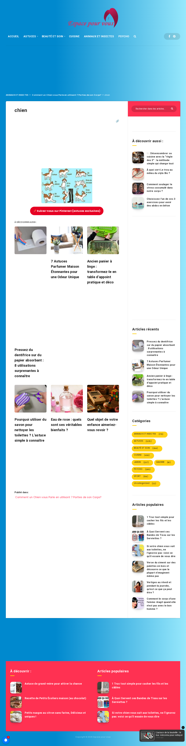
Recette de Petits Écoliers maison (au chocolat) (55, 698)
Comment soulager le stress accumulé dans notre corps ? (160, 187)
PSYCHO (123, 36)
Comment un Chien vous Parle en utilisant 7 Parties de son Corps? (66, 95)
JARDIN (141, 462)
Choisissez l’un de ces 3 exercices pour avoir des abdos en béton (161, 202)
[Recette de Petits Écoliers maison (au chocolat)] (16, 702)
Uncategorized (145, 483)
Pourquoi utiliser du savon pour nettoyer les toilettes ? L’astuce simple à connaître (161, 397)
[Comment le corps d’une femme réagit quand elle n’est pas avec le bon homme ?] (138, 603)
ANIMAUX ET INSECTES (99, 36)
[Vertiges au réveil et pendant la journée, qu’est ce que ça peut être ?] (138, 586)
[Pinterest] (174, 36)
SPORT (141, 476)
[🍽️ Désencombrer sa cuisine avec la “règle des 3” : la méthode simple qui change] (138, 157)
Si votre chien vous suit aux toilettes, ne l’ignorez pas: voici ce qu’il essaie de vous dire (161, 551)
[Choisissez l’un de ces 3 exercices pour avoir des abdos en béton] (138, 203)
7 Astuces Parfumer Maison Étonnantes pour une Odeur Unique (161, 364)
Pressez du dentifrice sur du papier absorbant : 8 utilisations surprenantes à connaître (161, 348)
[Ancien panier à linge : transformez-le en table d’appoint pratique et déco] (138, 380)
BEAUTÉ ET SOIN (52, 36)
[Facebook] (169, 36)
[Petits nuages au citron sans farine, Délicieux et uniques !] (16, 717)
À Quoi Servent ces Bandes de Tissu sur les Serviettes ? (161, 535)
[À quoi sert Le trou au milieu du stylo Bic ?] (138, 174)
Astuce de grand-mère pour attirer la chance (53, 683)
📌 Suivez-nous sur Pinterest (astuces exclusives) (66, 211)
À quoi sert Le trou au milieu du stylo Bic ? (159, 171)
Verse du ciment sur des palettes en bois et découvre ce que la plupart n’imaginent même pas (161, 569)
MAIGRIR (163, 462)
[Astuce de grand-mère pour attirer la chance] (16, 687)
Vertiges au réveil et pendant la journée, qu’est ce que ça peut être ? (159, 587)
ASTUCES (30, 36)
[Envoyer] (172, 108)
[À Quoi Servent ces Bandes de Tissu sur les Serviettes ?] (138, 536)
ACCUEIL (13, 36)
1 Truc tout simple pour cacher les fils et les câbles (160, 520)
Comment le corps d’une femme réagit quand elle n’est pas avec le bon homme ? (161, 603)
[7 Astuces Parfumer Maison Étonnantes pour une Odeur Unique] (138, 365)
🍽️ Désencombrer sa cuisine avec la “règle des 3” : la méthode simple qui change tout (160, 158)
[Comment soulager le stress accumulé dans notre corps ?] (138, 188)
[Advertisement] (93, 67)
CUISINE (74, 36)
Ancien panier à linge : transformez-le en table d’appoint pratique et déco (161, 381)
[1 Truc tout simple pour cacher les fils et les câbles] (138, 521)
